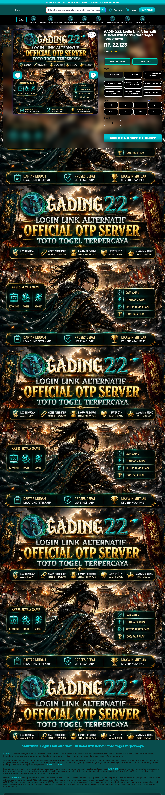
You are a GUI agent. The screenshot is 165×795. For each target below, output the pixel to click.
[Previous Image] (17, 75)
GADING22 (8, 754)
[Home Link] (33, 10)
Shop (17, 10)
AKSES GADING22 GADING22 (133, 138)
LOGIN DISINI (145, 61)
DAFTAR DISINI (117, 61)
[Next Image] (93, 75)
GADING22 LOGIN (53, 765)
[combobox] (73, 10)
